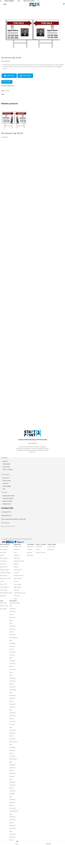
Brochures (16, 555)
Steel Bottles (50, 549)
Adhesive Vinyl (3, 567)
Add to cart (6, 81)
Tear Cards (16, 590)
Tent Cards (16, 595)
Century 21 (12, 707)
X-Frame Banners (4, 587)
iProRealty (12, 793)
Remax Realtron (13, 637)
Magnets (16, 567)
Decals (37, 549)
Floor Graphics (4, 549)
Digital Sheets (17, 587)
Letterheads (30, 546)
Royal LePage (12, 689)
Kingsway (11, 776)
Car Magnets (3, 561)
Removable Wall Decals (6, 593)
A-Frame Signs (3, 590)
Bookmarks (17, 558)
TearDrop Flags (4, 605)
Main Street (12, 828)
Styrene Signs (3, 575)
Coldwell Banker (13, 811)
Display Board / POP (5, 578)
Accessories (3, 595)
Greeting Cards (18, 569)
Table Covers (3, 564)
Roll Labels (38, 546)
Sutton (11, 672)
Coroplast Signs (4, 546)
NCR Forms (30, 555)
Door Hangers (17, 584)
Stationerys (12, 611)
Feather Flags (3, 603)
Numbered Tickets (18, 575)
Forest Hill (12, 724)
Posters (16, 581)
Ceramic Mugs (51, 546)
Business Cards (18, 546)
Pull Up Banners (4, 558)
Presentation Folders (19, 561)
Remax (11, 620)
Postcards (16, 549)
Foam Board (3, 552)
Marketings (12, 608)
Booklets (16, 564)
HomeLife (12, 655)
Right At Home (13, 741)
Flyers (15, 552)
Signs (10, 605)
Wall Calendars (18, 578)
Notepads (29, 552)
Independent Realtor (14, 603)
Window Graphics (4, 569)
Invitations (16, 572)
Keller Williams (13, 759)
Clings (15, 598)
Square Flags (3, 608)
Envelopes (29, 549)
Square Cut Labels (40, 552)
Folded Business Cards (19, 593)
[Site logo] (34, 4)
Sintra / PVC (3, 584)
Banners (2, 555)
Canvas (2, 581)
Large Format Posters (5, 572)
